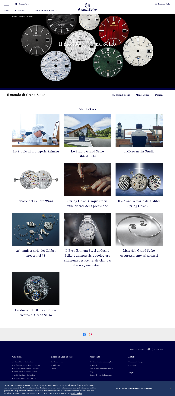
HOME (14, 16)
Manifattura (142, 94)
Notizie (131, 356)
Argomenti (132, 365)
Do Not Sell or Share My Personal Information (134, 388)
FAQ (91, 372)
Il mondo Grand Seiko (44, 10)
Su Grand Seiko (121, 94)
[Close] (171, 388)
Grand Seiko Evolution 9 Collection (25, 368)
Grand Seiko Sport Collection (23, 375)
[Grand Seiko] (87, 7)
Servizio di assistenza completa (101, 362)
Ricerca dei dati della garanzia (101, 375)
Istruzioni (93, 365)
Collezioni (20, 10)
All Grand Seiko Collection (22, 362)
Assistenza (95, 356)
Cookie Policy (76, 393)
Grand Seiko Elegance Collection (24, 378)
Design (159, 94)
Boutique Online (164, 4)
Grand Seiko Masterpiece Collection (26, 365)
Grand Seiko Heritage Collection (24, 372)
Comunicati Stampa (135, 362)
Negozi (131, 372)
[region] (87, 388)
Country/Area (24, 4)
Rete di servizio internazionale (101, 368)
